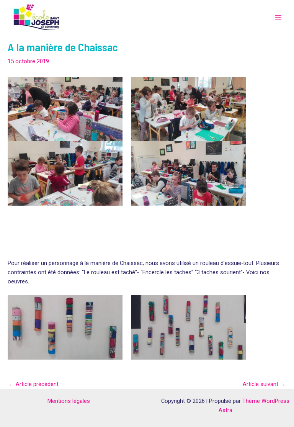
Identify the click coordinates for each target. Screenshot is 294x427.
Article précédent (33, 384)
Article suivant (264, 384)
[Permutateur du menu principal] (278, 17)
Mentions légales (68, 401)
